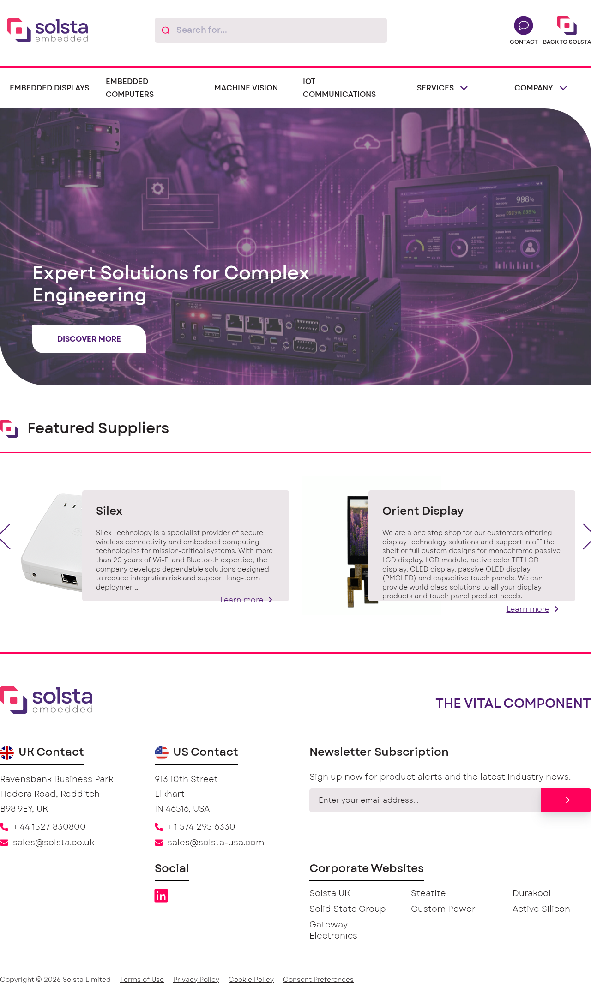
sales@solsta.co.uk (53, 843)
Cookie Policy (251, 980)
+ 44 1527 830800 (49, 827)
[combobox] (271, 30)
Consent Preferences (318, 980)
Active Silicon (541, 909)
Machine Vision (246, 88)
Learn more (241, 600)
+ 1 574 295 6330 (201, 827)
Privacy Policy (196, 980)
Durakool (532, 894)
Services (435, 88)
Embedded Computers (130, 88)
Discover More (89, 339)
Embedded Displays (49, 88)
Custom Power (443, 909)
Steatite (428, 894)
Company (533, 88)
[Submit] (165, 30)
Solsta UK (329, 894)
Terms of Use (142, 980)
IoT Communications (339, 88)
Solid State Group (347, 909)
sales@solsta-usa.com (216, 843)
